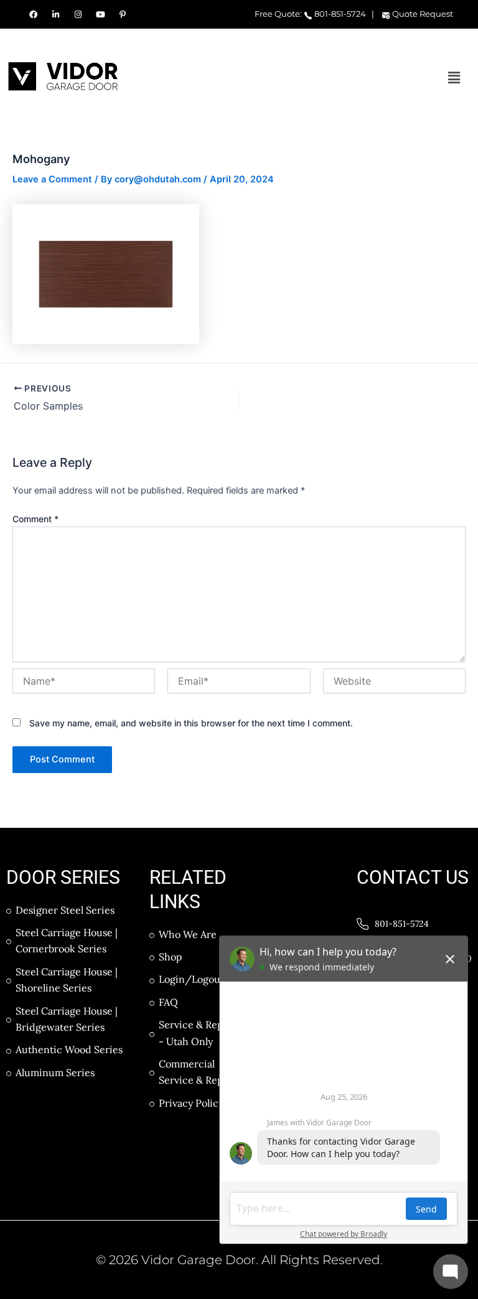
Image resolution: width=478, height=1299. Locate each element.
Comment (35, 519)
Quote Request (421, 14)
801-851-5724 (339, 14)
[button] (454, 77)
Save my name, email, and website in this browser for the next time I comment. (191, 723)
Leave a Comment (52, 179)
